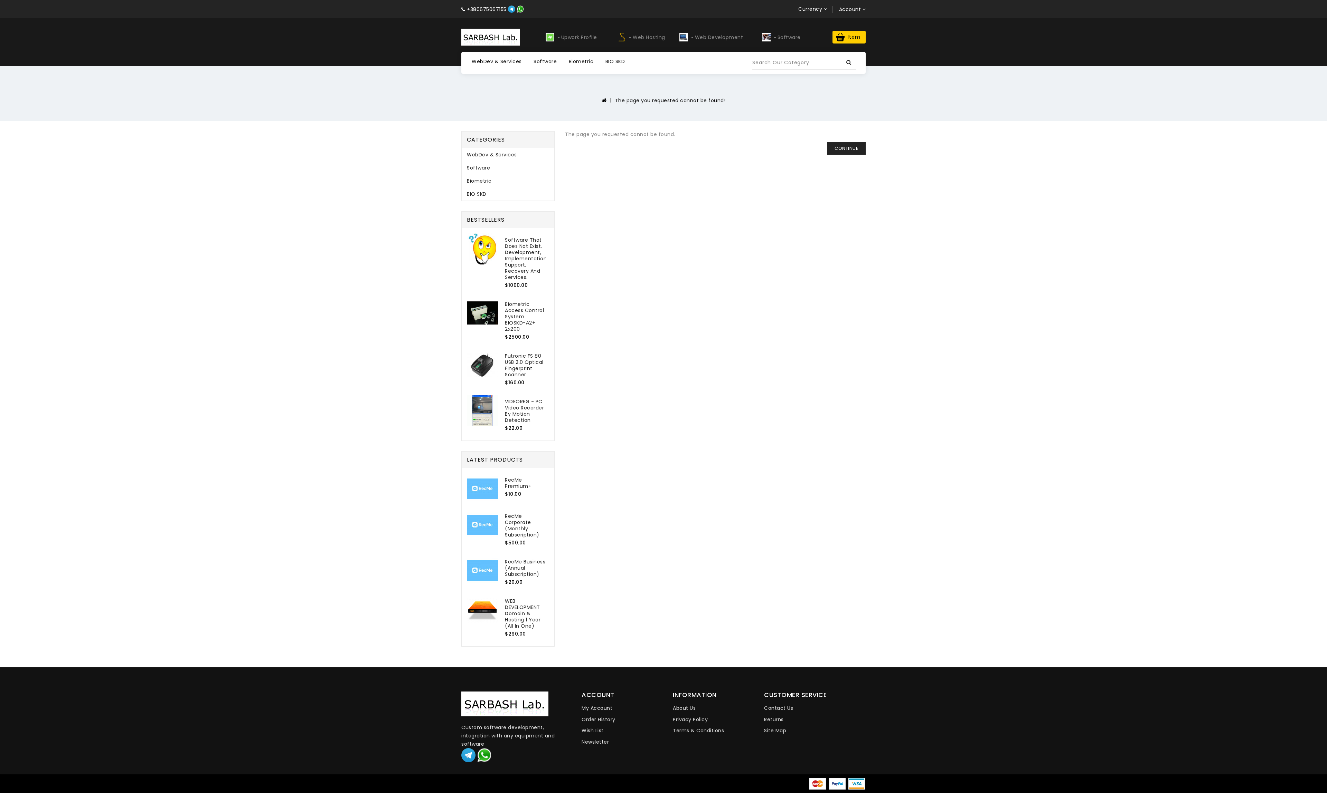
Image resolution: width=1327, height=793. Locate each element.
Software (545, 61)
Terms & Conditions (698, 730)
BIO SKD (615, 61)
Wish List (593, 730)
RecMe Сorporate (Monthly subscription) (522, 525)
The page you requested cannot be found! (670, 100)
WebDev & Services (497, 61)
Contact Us (778, 708)
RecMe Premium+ (518, 483)
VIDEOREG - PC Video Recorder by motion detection (524, 411)
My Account (597, 708)
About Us (684, 708)
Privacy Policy (690, 719)
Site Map (775, 730)
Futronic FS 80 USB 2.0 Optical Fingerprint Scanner (524, 365)
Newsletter (595, 741)
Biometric (581, 61)
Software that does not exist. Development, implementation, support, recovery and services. (526, 258)
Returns (774, 719)
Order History (598, 719)
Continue (846, 148)
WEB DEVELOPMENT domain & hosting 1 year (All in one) (522, 613)
